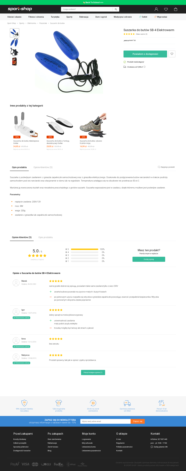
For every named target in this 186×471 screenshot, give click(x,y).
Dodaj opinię (149, 259)
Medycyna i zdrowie (123, 17)
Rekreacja (83, 17)
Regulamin (120, 443)
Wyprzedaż (162, 17)
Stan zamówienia (54, 439)
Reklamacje (52, 443)
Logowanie (86, 439)
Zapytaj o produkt (167, 167)
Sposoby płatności (20, 447)
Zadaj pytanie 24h (160, 447)
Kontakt (119, 451)
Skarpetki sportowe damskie (145, 463)
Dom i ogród (101, 17)
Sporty (69, 17)
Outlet (144, 17)
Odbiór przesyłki (19, 443)
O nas (118, 439)
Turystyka (55, 17)
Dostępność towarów (22, 451)
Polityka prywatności (124, 447)
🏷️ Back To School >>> (93, 2)
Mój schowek (87, 443)
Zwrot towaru (53, 447)
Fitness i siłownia (36, 17)
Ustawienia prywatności (91, 451)
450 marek (160, 465)
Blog (49, 451)
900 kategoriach (172, 465)
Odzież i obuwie (14, 17)
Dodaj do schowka (171, 54)
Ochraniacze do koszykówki (168, 463)
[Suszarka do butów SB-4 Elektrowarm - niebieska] (69, 62)
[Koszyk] (175, 9)
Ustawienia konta (89, 447)
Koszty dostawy (19, 439)
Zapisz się (137, 421)
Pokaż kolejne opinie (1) (93, 372)
